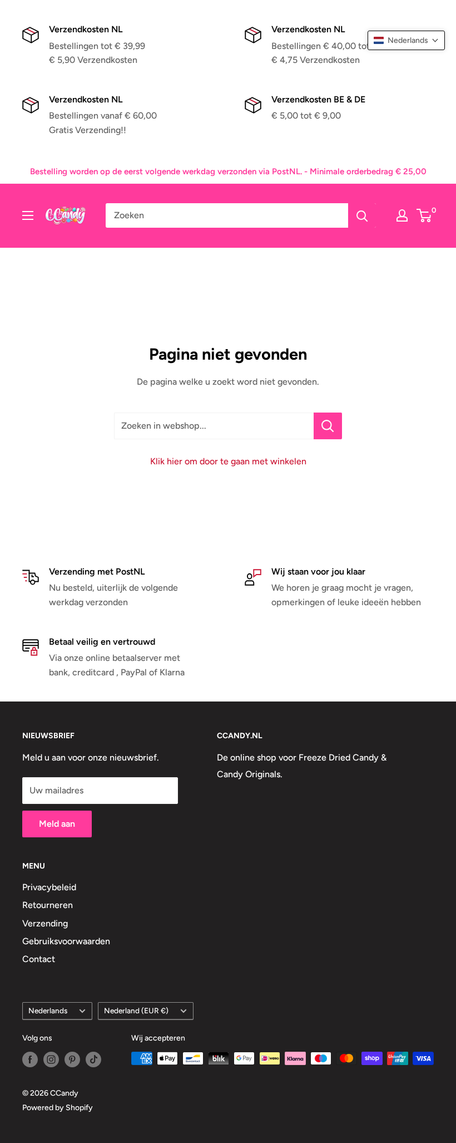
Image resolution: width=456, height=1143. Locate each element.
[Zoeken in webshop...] (328, 426)
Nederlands (47, 1010)
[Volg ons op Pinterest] (72, 1059)
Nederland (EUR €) (136, 1010)
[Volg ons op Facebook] (30, 1059)
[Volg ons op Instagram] (51, 1059)
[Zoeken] (362, 215)
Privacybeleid (49, 887)
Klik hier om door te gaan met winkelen (228, 461)
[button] (406, 40)
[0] (425, 215)
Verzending (45, 923)
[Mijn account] (402, 215)
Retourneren (47, 905)
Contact (38, 959)
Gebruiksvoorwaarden (66, 941)
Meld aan (57, 823)
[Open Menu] (27, 215)
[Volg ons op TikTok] (93, 1059)
